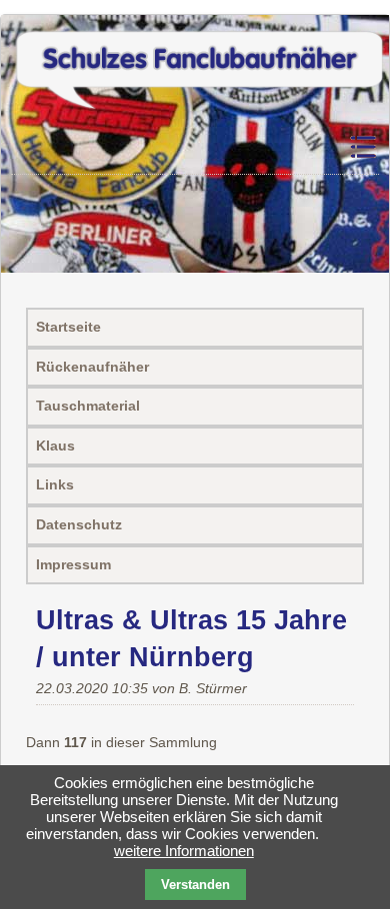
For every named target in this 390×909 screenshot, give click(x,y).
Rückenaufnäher (92, 367)
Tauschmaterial (88, 406)
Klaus (55, 446)
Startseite (68, 327)
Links (55, 484)
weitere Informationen (184, 850)
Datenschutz (79, 524)
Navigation (361, 147)
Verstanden (195, 884)
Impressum (73, 564)
